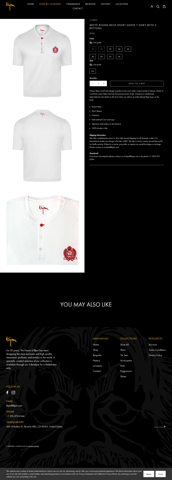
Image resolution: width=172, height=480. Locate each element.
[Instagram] (13, 392)
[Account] (151, 6)
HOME (30, 4)
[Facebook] (7, 392)
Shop (95, 350)
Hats (122, 365)
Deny (160, 474)
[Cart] (164, 6)
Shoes (123, 376)
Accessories (126, 360)
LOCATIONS (122, 4)
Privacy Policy (155, 355)
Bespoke (97, 355)
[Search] (158, 6)
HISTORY (105, 4)
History (96, 360)
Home (96, 344)
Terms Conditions (157, 350)
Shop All (124, 344)
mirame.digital (33, 446)
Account (153, 344)
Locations (97, 365)
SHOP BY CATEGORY (50, 4)
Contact (97, 371)
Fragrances (126, 371)
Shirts (123, 350)
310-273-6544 (17, 416)
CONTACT (78, 8)
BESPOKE (90, 4)
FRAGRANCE (73, 4)
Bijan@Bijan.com (14, 405)
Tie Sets (124, 355)
